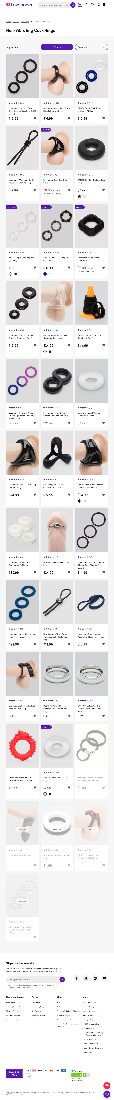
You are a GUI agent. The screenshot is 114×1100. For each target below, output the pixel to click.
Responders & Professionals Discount (67, 1025)
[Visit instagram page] (95, 978)
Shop (59, 996)
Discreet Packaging (13, 1011)
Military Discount (63, 1015)
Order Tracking (12, 1020)
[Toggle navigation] (104, 4)
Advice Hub (36, 1002)
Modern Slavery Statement (92, 1048)
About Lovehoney (89, 1002)
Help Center (10, 1002)
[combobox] (57, 5)
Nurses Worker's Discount (66, 1020)
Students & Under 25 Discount (68, 1011)
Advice (35, 996)
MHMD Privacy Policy (90, 1024)
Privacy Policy (87, 1020)
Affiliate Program (89, 1039)
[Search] (72, 5)
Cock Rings (25, 22)
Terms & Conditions (89, 1015)
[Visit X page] (86, 978)
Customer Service (15, 996)
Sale (58, 1002)
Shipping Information (14, 1007)
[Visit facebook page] (77, 978)
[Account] (86, 4)
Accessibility (87, 1052)
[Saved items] (35, 118)
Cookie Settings (88, 1028)
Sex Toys (16, 22)
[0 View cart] (98, 5)
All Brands (61, 1007)
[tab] (19, 1026)
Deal (78, 207)
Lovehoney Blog (38, 1007)
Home (8, 22)
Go (62, 979)
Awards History (88, 1007)
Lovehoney (57, 13)
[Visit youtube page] (104, 978)
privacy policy (25, 987)
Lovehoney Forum (38, 1015)
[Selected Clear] (84, 196)
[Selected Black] (79, 196)
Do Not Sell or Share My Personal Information (94, 1033)
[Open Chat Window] (106, 1094)
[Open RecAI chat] (106, 1085)
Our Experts (36, 1011)
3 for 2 (10, 207)
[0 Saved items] (92, 5)
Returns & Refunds (13, 1015)
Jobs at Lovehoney (89, 1011)
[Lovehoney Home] (19, 5)
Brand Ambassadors (90, 1043)
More (85, 996)
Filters (57, 47)
